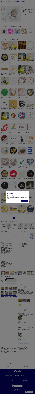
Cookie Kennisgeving (18, 196)
